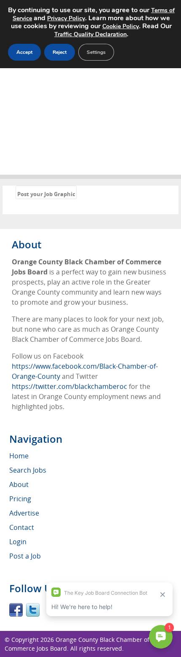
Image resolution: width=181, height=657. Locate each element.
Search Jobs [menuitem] (27, 470)
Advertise (24, 513)
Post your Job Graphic (46, 194)
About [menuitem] (19, 484)
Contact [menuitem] (21, 527)
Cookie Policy (120, 26)
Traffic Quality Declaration (90, 34)
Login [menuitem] (18, 541)
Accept (24, 52)
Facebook (16, 610)
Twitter (33, 610)
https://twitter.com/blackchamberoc (69, 386)
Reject (60, 52)
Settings (96, 52)
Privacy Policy (66, 18)
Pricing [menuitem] (20, 498)
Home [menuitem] (19, 455)
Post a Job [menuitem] (25, 556)
